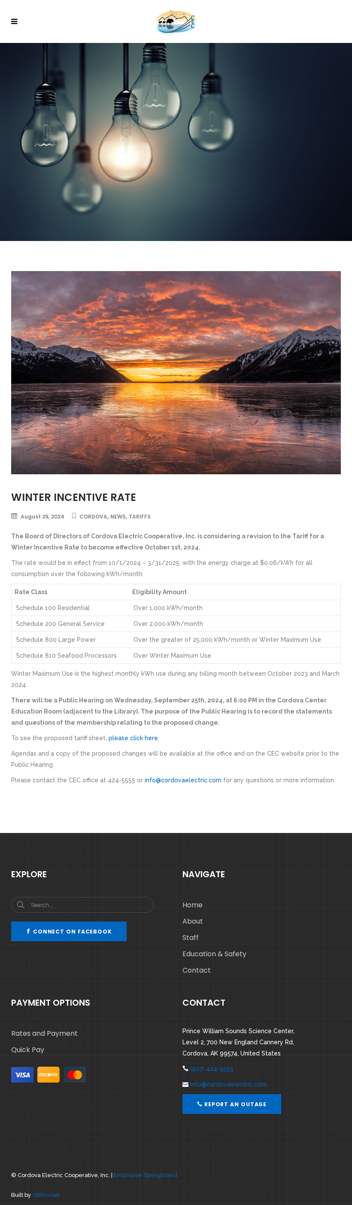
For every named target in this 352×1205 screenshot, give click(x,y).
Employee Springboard (145, 1175)
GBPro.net (45, 1195)
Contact (196, 970)
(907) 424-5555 (212, 1068)
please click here (133, 738)
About (192, 921)
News (118, 516)
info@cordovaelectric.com (183, 780)
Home (192, 905)
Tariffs (140, 516)
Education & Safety (214, 954)
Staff (190, 938)
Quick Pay (27, 1050)
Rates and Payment (44, 1033)
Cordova (93, 516)
